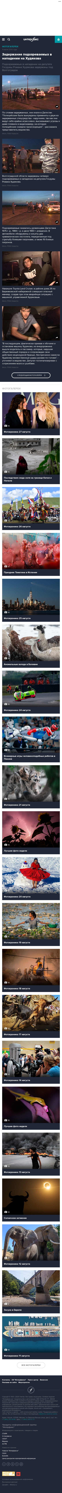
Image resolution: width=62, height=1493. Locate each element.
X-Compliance (7, 1436)
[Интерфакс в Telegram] (8, 1464)
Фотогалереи (10, 46)
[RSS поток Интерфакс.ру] (17, 1464)
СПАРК (4, 1434)
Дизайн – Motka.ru (9, 1485)
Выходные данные (9, 1482)
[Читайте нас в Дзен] (4, 1464)
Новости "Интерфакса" (10, 1451)
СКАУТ (4, 1439)
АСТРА (4, 1444)
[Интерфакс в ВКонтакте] (13, 1464)
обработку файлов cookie (48, 1414)
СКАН (4, 1453)
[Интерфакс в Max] (21, 1464)
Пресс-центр (33, 1380)
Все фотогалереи (31, 1365)
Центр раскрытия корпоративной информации (19, 1458)
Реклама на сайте (9, 1382)
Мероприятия (24, 1382)
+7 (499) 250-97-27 (28, 1419)
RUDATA (5, 1456)
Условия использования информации (17, 1479)
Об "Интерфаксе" (19, 1380)
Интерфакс (31, 39)
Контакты (6, 1380)
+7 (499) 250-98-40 (9, 1419)
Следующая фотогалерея (29, 375)
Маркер (5, 1441)
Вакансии (44, 1380)
